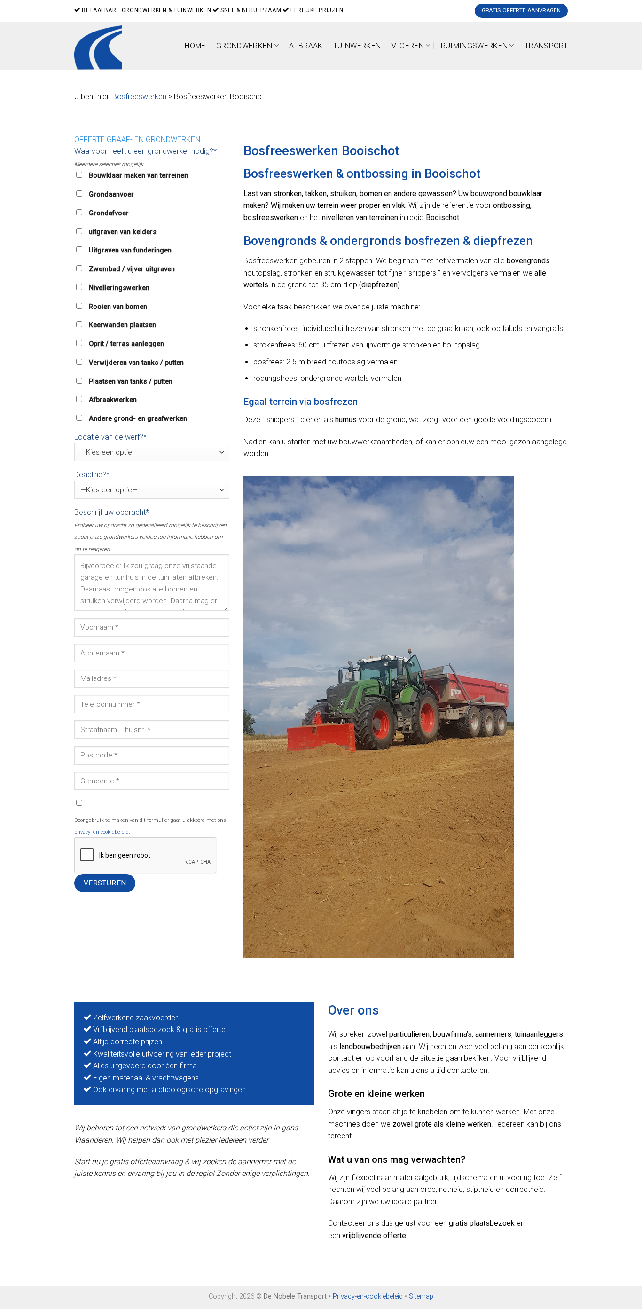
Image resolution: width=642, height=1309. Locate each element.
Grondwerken (244, 45)
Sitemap (421, 1297)
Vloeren (407, 45)
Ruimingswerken (474, 45)
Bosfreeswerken (139, 96)
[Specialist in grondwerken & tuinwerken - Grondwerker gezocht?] (101, 46)
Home (195, 45)
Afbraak (305, 45)
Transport (546, 45)
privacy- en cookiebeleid (101, 832)
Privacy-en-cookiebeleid (368, 1297)
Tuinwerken (357, 45)
